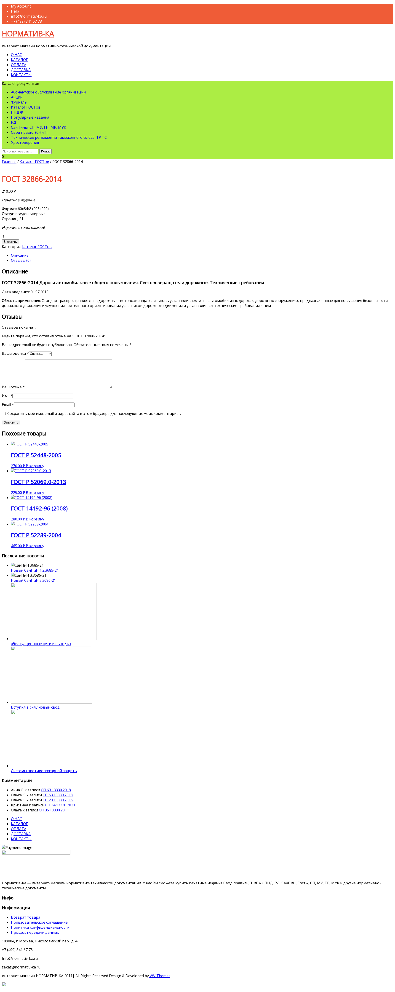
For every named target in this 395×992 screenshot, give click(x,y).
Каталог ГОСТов (25, 107)
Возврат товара (25, 917)
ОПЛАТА (18, 64)
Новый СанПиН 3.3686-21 (33, 580)
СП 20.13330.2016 (58, 800)
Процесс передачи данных (35, 932)
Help (15, 11)
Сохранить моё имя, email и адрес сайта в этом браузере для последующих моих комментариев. (94, 413)
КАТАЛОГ (19, 59)
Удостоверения (25, 142)
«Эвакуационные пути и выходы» (41, 643)
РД (13, 122)
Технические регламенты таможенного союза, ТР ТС (59, 137)
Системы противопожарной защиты (44, 770)
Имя (7, 395)
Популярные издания (30, 117)
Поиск (45, 151)
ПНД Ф (17, 112)
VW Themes (159, 975)
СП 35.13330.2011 (54, 810)
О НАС (16, 54)
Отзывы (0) (21, 260)
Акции (16, 97)
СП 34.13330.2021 (60, 805)
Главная (9, 161)
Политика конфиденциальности (40, 927)
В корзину (10, 241)
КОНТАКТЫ (21, 74)
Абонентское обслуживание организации (48, 92)
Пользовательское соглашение (39, 922)
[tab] (202, 255)
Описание (20, 255)
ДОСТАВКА (21, 69)
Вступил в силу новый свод (35, 707)
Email (8, 404)
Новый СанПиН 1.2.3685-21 (35, 570)
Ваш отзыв (13, 386)
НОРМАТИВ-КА (28, 33)
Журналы (19, 102)
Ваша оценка (15, 353)
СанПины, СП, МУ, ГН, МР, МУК (38, 127)
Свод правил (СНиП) (29, 132)
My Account (21, 6)
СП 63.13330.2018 (56, 789)
